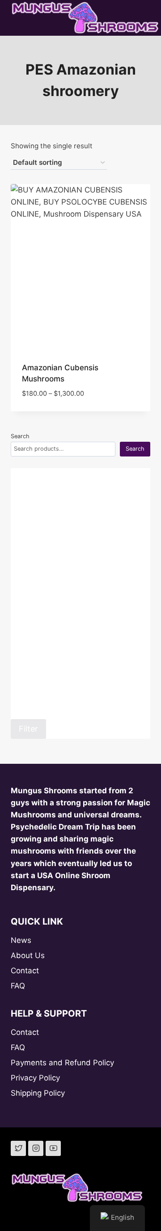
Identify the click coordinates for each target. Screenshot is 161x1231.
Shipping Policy (38, 1093)
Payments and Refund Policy (62, 1062)
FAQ (18, 985)
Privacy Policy (35, 1077)
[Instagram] (35, 1148)
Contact (25, 970)
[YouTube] (53, 1148)
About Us (28, 955)
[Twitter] (18, 1148)
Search (20, 436)
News (21, 940)
